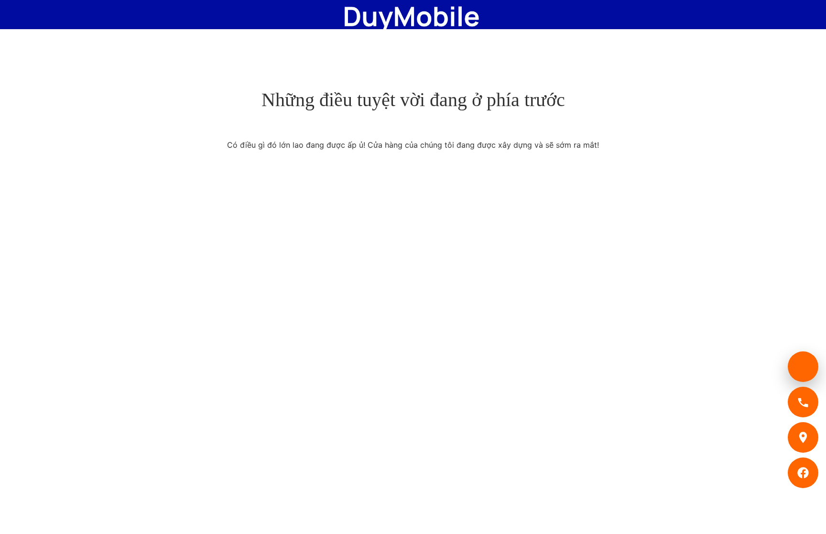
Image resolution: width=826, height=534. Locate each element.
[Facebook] (803, 473)
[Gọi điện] (803, 402)
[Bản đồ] (803, 437)
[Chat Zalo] (803, 366)
